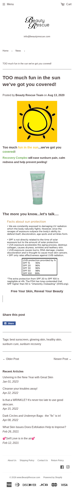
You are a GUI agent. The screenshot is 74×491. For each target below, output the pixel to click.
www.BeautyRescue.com (28, 477)
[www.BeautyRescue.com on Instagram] (68, 467)
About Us (12, 460)
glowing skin (37, 339)
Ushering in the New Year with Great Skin (28, 377)
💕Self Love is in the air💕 (19, 438)
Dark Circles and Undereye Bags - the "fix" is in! (32, 415)
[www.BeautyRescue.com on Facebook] (62, 467)
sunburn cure (11, 344)
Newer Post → (62, 358)
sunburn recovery (30, 344)
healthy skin (53, 339)
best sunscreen (19, 339)
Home (5, 50)
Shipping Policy (27, 460)
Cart (68, 4)
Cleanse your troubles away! (20, 388)
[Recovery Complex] (37, 207)
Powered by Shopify (52, 477)
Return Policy (57, 460)
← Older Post (11, 358)
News (18, 50)
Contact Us (43, 460)
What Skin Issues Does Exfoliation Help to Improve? (34, 427)
